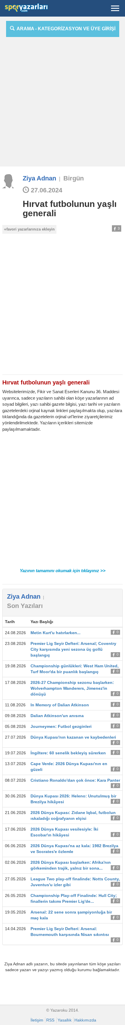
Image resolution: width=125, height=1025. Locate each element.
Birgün (73, 178)
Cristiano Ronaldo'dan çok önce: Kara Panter (75, 780)
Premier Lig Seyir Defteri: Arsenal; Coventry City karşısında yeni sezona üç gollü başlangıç (73, 649)
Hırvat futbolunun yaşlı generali (70, 208)
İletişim (37, 1020)
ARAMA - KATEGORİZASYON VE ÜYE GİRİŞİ (65, 28)
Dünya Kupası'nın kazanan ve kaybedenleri (73, 737)
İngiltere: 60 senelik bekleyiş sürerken (68, 753)
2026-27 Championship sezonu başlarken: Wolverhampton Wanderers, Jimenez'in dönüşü (72, 688)
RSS (50, 1020)
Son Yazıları (25, 605)
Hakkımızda (85, 1020)
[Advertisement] (62, 103)
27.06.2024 (45, 190)
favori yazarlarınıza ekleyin (30, 229)
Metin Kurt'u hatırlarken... (56, 632)
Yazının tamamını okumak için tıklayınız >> (63, 570)
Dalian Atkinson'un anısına (57, 715)
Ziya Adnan (39, 178)
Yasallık (65, 1020)
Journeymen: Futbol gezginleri (61, 726)
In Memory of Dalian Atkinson (60, 705)
